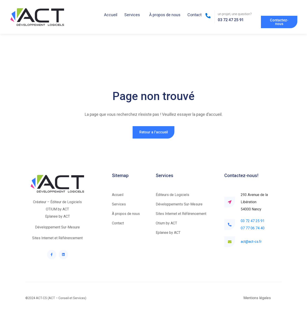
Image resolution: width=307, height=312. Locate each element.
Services (132, 14)
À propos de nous (164, 14)
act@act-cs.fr (251, 241)
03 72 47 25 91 (253, 221)
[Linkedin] (63, 254)
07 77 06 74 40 (253, 228)
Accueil (110, 14)
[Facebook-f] (51, 254)
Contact (194, 14)
